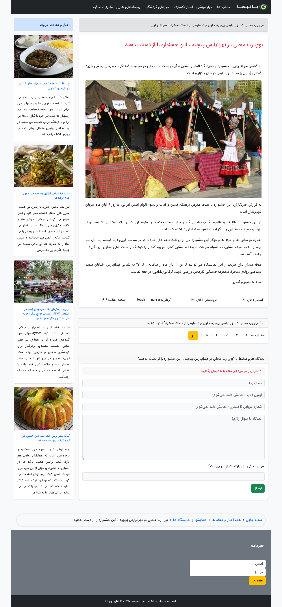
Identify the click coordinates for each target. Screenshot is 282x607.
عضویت (257, 580)
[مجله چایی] (252, 7)
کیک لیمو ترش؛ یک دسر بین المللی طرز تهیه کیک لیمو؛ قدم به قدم (45, 438)
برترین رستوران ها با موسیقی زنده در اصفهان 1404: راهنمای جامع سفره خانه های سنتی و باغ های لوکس (46, 314)
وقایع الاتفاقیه (103, 7)
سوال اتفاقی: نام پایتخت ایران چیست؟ (236, 466)
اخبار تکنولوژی (183, 7)
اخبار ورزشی (204, 7)
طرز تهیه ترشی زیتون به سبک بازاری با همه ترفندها (46, 195)
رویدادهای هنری (128, 7)
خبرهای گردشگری (156, 7)
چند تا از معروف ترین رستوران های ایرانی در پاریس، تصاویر (44, 86)
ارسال (258, 488)
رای (193, 335)
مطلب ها (223, 7)
